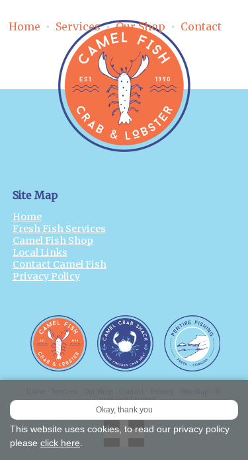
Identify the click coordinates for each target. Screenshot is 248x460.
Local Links (40, 252)
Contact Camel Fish (59, 264)
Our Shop (140, 26)
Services (78, 26)
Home (24, 26)
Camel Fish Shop (53, 241)
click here (60, 443)
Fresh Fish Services (59, 229)
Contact (201, 26)
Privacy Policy (46, 276)
